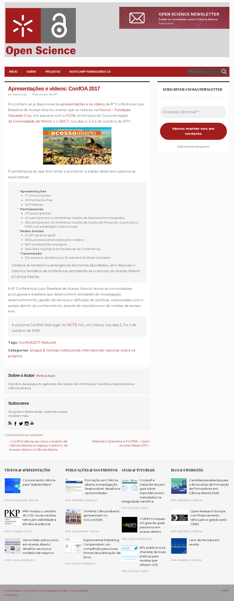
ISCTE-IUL (75, 325)
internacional (93, 350)
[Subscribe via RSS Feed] (10, 423)
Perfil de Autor (45, 376)
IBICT (64, 121)
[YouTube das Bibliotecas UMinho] (32, 423)
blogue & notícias (44, 350)
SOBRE (31, 71)
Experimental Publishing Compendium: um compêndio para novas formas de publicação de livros (102, 548)
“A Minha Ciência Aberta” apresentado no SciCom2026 (101, 515)
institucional (70, 350)
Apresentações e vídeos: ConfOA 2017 (54, 88)
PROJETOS (52, 71)
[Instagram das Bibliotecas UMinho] (26, 423)
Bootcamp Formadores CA (90, 71)
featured (49, 342)
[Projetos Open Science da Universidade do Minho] (41, 56)
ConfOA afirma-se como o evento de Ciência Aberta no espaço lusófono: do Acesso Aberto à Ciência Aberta (38, 445)
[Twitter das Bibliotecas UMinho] (21, 423)
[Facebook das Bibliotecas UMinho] (15, 423)
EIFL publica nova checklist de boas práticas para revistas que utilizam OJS (153, 556)
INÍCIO (13, 71)
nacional (112, 350)
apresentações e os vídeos (83, 104)
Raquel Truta (20, 94)
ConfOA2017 (29, 342)
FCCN (70, 116)
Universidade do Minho (32, 121)
